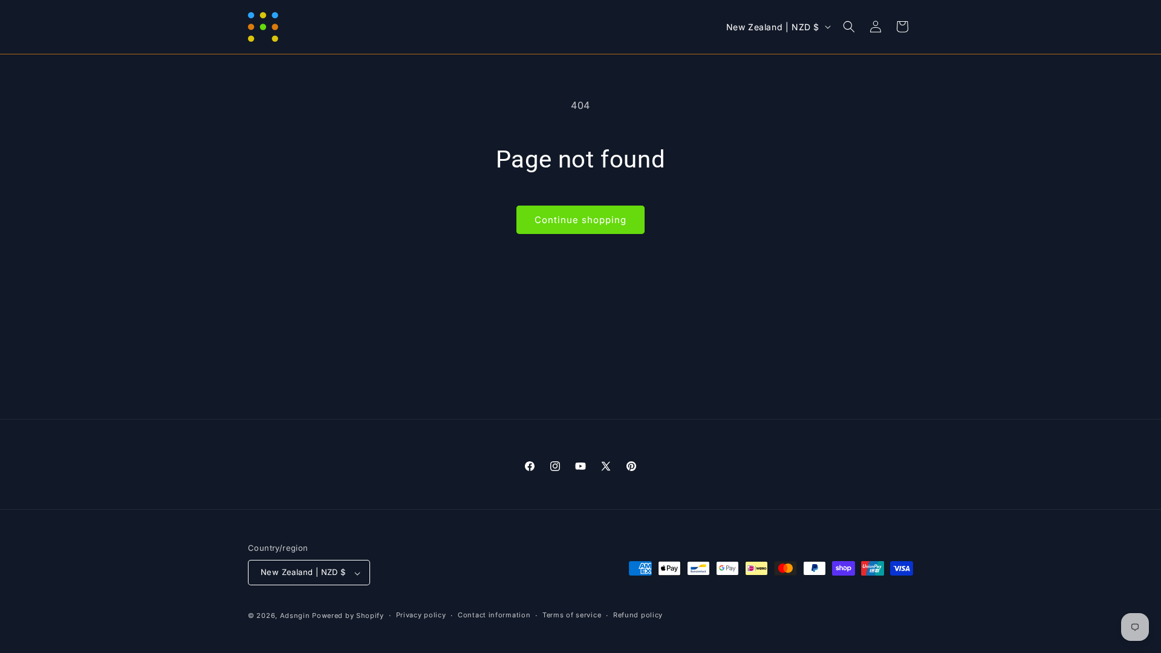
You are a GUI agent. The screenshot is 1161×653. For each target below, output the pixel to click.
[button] (849, 26)
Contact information (494, 615)
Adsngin (295, 615)
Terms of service (571, 615)
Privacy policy (421, 615)
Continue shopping (580, 220)
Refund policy (638, 615)
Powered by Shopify (348, 615)
